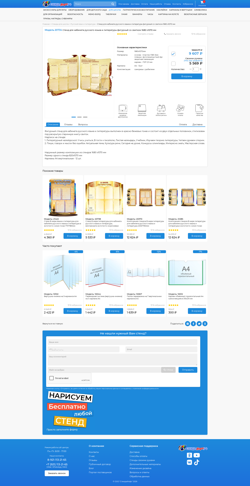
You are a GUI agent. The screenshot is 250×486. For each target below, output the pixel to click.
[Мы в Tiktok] (196, 462)
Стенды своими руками (142, 460)
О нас (92, 456)
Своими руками (193, 59)
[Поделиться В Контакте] (187, 323)
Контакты (176, 4)
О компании (96, 446)
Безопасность (75, 14)
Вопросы (83, 124)
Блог (91, 468)
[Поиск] (113, 4)
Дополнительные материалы (145, 464)
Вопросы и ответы (139, 472)
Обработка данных (139, 476)
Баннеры (137, 14)
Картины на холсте (168, 14)
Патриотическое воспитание (139, 10)
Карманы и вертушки (180, 10)
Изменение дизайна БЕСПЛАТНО (123, 115)
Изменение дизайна (140, 468)
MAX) (64, 467)
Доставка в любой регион (161, 114)
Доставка (135, 4)
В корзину (72, 236)
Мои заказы (123, 4)
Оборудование (76, 10)
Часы (150, 14)
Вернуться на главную (53, 324)
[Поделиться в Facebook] (193, 323)
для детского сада (97, 10)
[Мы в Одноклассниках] (189, 455)
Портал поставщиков (100, 472)
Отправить (188, 370)
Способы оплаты (138, 456)
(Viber (49, 467)
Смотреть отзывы (145, 34)
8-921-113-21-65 (56, 459)
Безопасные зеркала (195, 14)
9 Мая (124, 14)
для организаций (52, 14)
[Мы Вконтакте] (189, 462)
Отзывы (167, 4)
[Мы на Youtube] (196, 455)
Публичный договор (100, 464)
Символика (200, 10)
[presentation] (112, 77)
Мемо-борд (94, 14)
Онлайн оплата (180, 114)
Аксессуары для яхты (55, 10)
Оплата (144, 4)
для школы (115, 10)
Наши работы (156, 4)
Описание (53, 124)
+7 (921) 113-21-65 (56, 464)
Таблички (111, 14)
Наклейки (162, 10)
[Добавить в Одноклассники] (204, 323)
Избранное (188, 4)
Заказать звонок (173, 34)
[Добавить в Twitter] (199, 323)
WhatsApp (57, 467)
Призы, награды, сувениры (57, 19)
